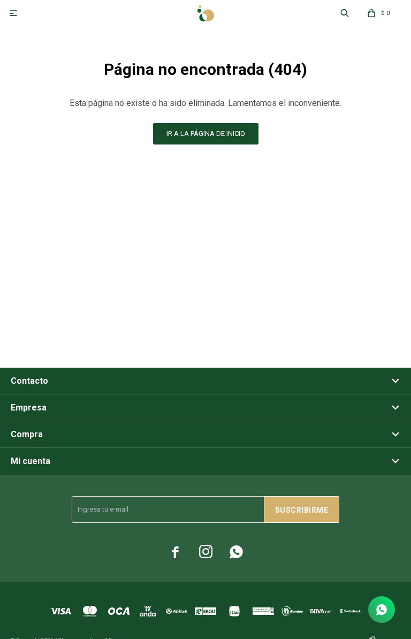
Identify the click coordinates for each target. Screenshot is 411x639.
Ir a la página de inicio (205, 134)
